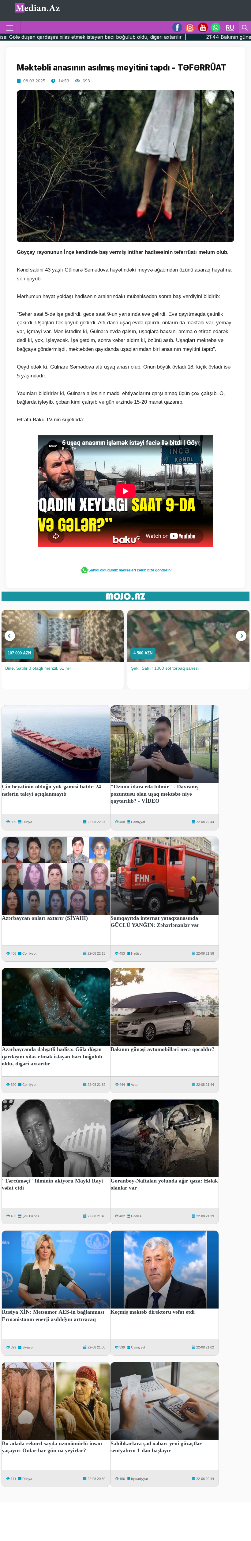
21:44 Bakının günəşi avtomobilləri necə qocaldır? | (183, 37)
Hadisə (136, 953)
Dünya (27, 822)
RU (230, 27)
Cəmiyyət (138, 822)
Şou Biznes (30, 1216)
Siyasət (27, 1347)
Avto (134, 1084)
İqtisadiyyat (139, 1479)
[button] (10, 636)
